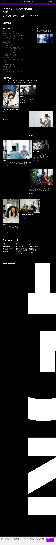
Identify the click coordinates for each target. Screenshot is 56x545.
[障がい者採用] (40, 145)
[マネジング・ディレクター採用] (30, 206)
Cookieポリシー (33, 539)
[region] (28, 541)
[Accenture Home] (5, 1)
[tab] (15, 28)
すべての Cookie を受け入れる (50, 538)
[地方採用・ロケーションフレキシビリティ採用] (41, 177)
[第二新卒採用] (41, 119)
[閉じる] (55, 538)
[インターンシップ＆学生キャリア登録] (11, 96)
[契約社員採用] (11, 211)
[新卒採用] (28, 90)
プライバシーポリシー (38, 539)
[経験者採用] (17, 149)
